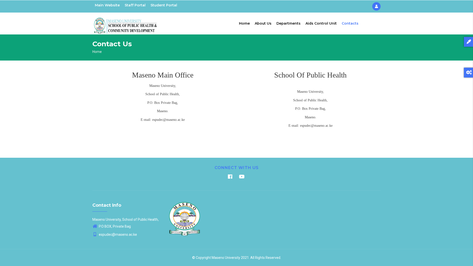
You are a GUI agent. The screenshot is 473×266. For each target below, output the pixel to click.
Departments (288, 23)
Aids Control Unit (321, 23)
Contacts (350, 23)
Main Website (107, 5)
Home (244, 23)
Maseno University (226, 258)
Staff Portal (135, 5)
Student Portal (164, 5)
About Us (263, 23)
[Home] (125, 22)
